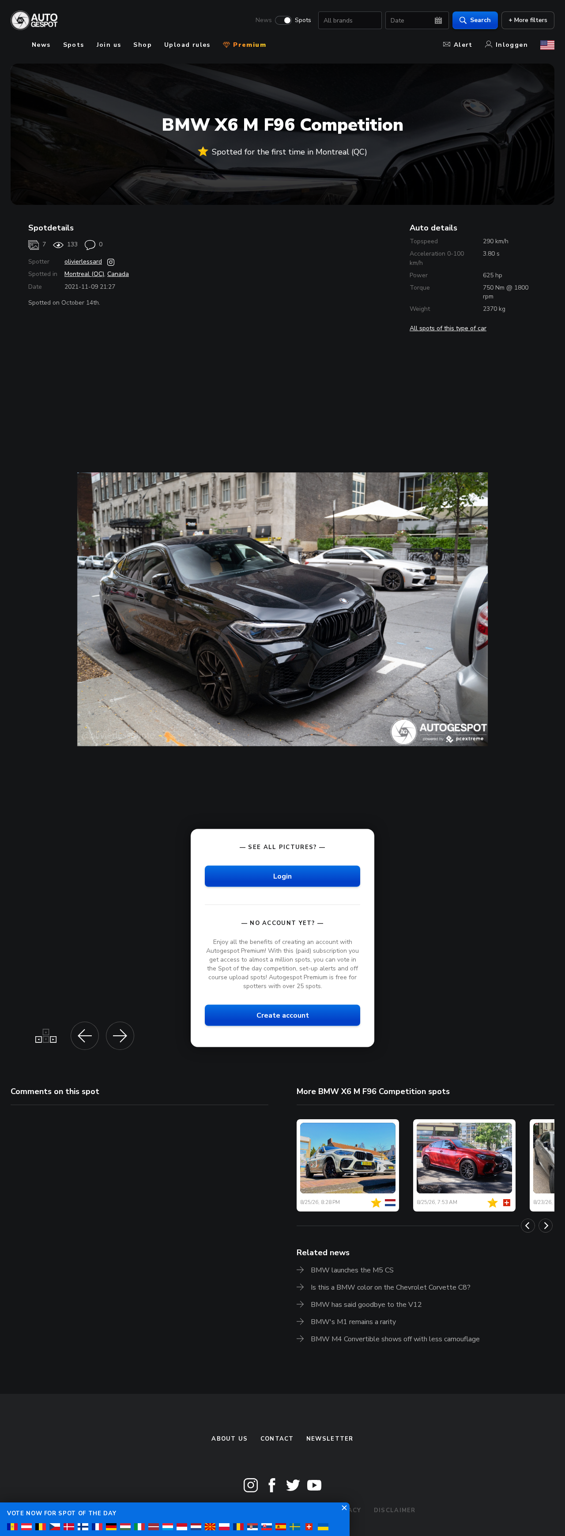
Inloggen (512, 45)
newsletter (330, 1439)
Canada (118, 274)
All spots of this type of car (448, 328)
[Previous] (528, 1225)
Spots (303, 20)
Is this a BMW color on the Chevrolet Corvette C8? (391, 1287)
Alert (463, 45)
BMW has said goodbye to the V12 (366, 1305)
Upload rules (187, 45)
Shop (142, 45)
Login (282, 876)
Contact (277, 1439)
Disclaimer (395, 1510)
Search (480, 20)
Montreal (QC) (84, 274)
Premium (248, 45)
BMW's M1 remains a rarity (353, 1322)
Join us (109, 45)
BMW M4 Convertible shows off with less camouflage (395, 1339)
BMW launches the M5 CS (352, 1270)
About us (229, 1439)
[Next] (545, 1225)
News (264, 20)
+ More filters (527, 20)
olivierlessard (83, 261)
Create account (282, 1015)
